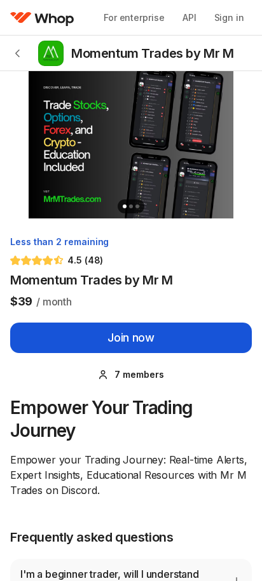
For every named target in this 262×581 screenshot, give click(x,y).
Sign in (229, 17)
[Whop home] (42, 17)
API (190, 17)
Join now (131, 337)
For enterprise (134, 17)
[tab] (125, 206)
